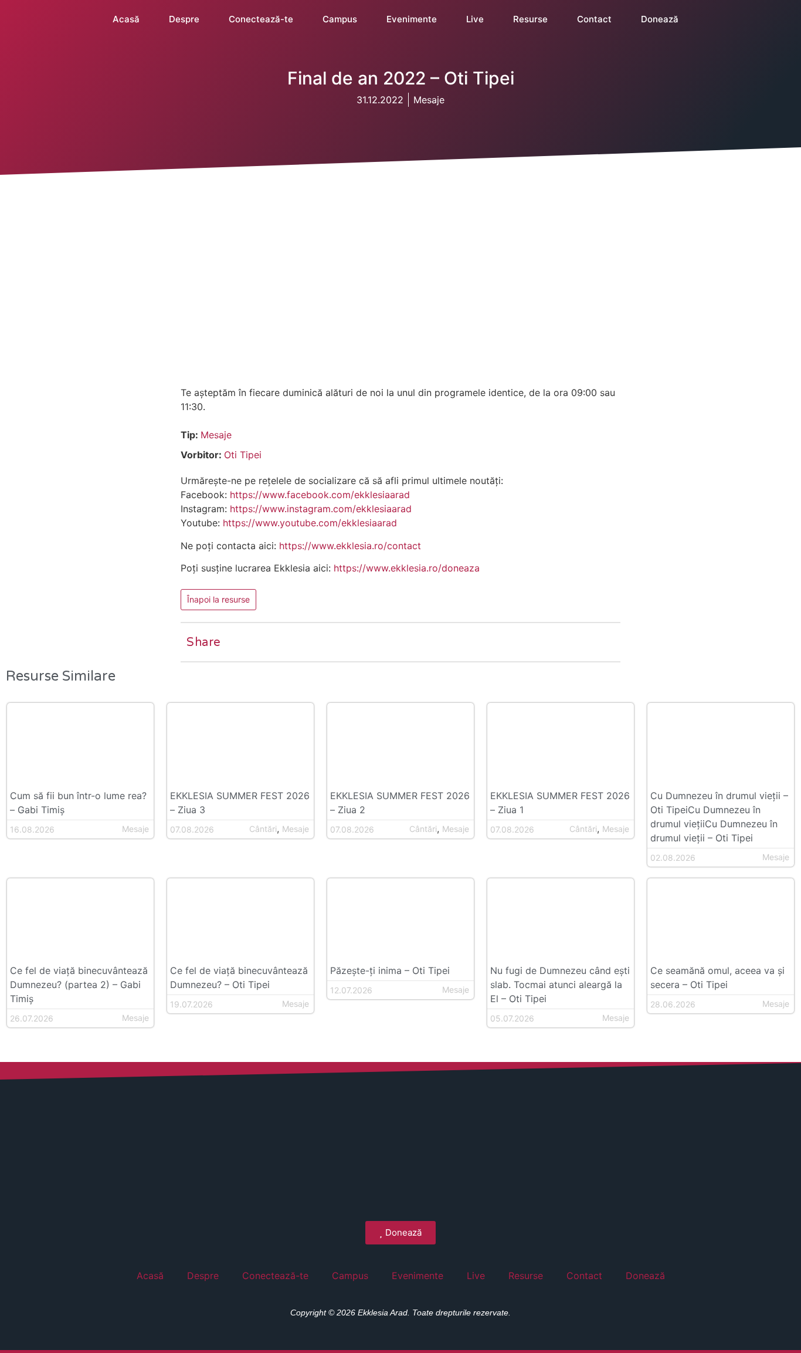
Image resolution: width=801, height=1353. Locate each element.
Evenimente (411, 19)
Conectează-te (261, 19)
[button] (781, 19)
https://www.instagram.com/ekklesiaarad (321, 509)
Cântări (263, 829)
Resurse (530, 19)
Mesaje (428, 100)
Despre (184, 19)
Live (475, 19)
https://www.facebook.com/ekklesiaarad (320, 494)
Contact (594, 19)
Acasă (126, 19)
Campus (340, 19)
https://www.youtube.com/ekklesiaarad (310, 523)
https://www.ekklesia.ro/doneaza (407, 568)
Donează (659, 19)
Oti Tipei (243, 455)
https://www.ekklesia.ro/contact (350, 546)
